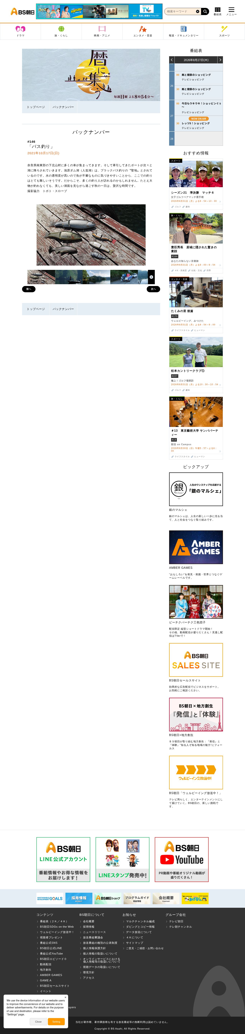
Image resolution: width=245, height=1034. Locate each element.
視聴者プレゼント (51, 937)
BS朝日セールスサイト (55, 985)
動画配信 (45, 964)
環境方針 (89, 972)
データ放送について (139, 932)
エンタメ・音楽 (142, 35)
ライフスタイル (182, 330)
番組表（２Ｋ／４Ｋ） (54, 921)
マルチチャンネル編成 (140, 921)
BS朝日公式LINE (51, 948)
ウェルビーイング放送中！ (57, 932)
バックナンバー (63, 107)
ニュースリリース (94, 932)
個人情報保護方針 (94, 948)
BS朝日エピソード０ (53, 958)
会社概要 (89, 921)
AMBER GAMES (51, 975)
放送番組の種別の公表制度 (100, 942)
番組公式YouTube (51, 953)
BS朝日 (22, 11)
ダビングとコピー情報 (140, 926)
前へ (28, 289)
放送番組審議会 (93, 937)
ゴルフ (178, 207)
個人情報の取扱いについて (100, 953)
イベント (45, 991)
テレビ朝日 (176, 921)
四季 (209, 270)
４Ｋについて (134, 937)
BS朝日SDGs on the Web (57, 926)
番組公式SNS (49, 942)
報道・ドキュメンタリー (184, 35)
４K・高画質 (181, 270)
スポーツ (224, 35)
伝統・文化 (196, 270)
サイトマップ (134, 942)
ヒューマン (199, 330)
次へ (153, 289)
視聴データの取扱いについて (101, 966)
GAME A (45, 980)
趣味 (188, 207)
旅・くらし (61, 35)
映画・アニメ (102, 35)
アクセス (89, 977)
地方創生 (45, 969)
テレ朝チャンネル (180, 926)
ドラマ (21, 35)
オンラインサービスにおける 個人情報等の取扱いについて (100, 960)
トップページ (36, 107)
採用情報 (89, 926)
